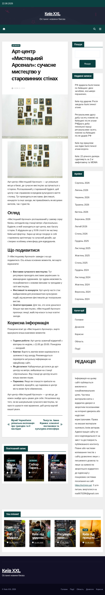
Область (79, 341)
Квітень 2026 (81, 212)
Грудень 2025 (82, 241)
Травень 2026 (82, 205)
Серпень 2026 (82, 183)
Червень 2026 (82, 197)
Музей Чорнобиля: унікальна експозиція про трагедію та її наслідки (22, 424)
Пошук (78, 44)
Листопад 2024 (83, 277)
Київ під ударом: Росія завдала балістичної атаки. (86, 104)
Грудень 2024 (82, 270)
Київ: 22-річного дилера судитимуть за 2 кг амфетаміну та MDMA (87, 159)
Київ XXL (52, 13)
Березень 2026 (83, 219)
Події (77, 349)
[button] (94, 29)
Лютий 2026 (81, 226)
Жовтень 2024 (82, 284)
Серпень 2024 (82, 299)
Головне (79, 320)
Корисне (79, 334)
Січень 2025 (81, 263)
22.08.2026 (13, 542)
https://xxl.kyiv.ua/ (83, 485)
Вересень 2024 (83, 292)
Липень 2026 (81, 190)
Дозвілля (16, 45)
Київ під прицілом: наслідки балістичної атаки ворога (85, 146)
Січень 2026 (81, 234)
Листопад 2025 (83, 248)
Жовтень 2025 (82, 255)
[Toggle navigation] (100, 29)
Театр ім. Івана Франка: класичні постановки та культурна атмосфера (47, 424)
